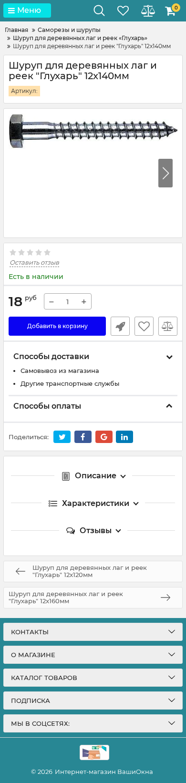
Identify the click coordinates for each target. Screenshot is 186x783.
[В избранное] (144, 326)
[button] (165, 173)
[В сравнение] (167, 326)
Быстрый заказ (120, 326)
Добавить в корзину (57, 326)
